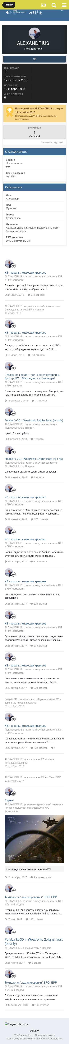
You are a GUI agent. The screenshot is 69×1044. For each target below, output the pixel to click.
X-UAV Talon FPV (51, 777)
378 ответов (37, 294)
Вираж (9, 800)
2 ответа (38, 439)
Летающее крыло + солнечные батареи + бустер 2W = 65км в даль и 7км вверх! (32, 376)
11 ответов (41, 400)
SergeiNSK (11, 699)
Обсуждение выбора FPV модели (24, 309)
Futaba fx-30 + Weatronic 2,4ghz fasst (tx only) (34, 420)
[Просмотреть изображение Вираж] (34, 838)
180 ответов (35, 919)
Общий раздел (15, 904)
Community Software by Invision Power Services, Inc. (34, 1038)
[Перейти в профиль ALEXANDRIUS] (9, 264)
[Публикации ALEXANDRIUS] (34, 59)
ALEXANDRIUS (13, 306)
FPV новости (14, 385)
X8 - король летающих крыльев (25, 272)
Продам (29, 427)
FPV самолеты (15, 280)
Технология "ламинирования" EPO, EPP (31, 897)
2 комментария (42, 877)
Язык (33, 1030)
